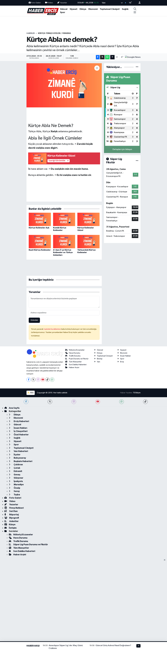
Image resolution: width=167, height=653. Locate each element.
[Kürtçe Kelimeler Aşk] (40, 219)
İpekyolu (18, 481)
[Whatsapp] (52, 379)
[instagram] (73, 401)
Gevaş (16, 474)
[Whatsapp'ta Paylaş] (107, 57)
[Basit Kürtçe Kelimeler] (40, 241)
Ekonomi (93, 9)
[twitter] (50, 401)
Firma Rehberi (16, 508)
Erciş (122, 362)
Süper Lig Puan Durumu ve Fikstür (30, 544)
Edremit (17, 471)
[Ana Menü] (135, 12)
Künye (12, 524)
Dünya (83, 9)
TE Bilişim (137, 393)
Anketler (14, 521)
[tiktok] (145, 401)
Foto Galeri (36, 3)
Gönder (34, 320)
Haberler (30, 33)
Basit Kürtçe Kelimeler (40, 250)
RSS (32, 393)
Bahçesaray (19, 458)
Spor (62, 12)
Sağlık (125, 9)
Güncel (63, 9)
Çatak (16, 468)
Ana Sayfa (14, 408)
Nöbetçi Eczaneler (77, 350)
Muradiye (18, 484)
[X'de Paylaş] (102, 57)
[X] (33, 379)
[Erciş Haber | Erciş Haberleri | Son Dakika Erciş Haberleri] (42, 10)
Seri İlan (13, 511)
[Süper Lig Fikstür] (137, 161)
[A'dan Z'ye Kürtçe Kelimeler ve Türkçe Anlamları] (64, 241)
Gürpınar (18, 478)
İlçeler (16, 454)
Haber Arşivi (74, 367)
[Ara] (134, 9)
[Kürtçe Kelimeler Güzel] (88, 219)
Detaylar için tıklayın (122, 149)
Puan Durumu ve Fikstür (78, 359)
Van (98, 362)
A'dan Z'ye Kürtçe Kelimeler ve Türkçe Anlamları (63, 252)
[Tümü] (137, 67)
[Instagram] (38, 379)
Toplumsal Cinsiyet (110, 9)
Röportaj (14, 514)
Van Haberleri (20, 451)
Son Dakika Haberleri (78, 365)
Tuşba (16, 494)
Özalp (16, 488)
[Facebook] (28, 379)
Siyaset (73, 9)
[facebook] (26, 401)
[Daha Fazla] (112, 57)
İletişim (13, 528)
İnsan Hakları (125, 356)
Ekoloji (99, 359)
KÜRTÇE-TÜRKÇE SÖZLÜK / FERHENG (54, 33)
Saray (16, 491)
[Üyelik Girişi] (138, 3)
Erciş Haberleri (21, 421)
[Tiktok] (47, 379)
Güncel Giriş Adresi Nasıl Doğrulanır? (113, 645)
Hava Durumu (74, 353)
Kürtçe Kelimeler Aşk (39, 228)
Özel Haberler (21, 435)
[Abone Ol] (133, 57)
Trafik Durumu (74, 356)
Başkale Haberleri (22, 461)
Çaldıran (18, 464)
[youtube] (97, 401)
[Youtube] (43, 379)
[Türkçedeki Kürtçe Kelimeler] (88, 241)
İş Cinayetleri (20, 431)
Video (50, 3)
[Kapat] (165, 560)
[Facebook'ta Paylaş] (98, 57)
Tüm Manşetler (75, 362)
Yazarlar (63, 3)
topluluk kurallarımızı (52, 329)
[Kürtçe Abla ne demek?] (64, 85)
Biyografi (14, 518)
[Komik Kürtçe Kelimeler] (64, 219)
